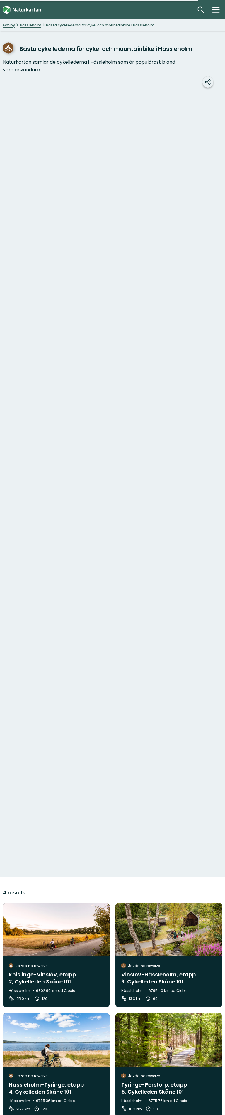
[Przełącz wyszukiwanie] (201, 10)
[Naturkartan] (22, 10)
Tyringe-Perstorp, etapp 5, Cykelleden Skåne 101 (154, 1088)
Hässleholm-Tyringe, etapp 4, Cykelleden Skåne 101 (46, 1088)
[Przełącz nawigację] (216, 10)
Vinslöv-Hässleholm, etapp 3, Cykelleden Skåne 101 (158, 978)
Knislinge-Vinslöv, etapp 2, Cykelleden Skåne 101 (42, 978)
